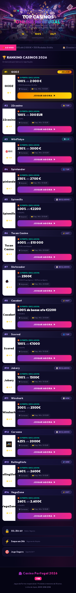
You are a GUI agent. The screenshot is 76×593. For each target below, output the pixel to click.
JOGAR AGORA (43, 95)
